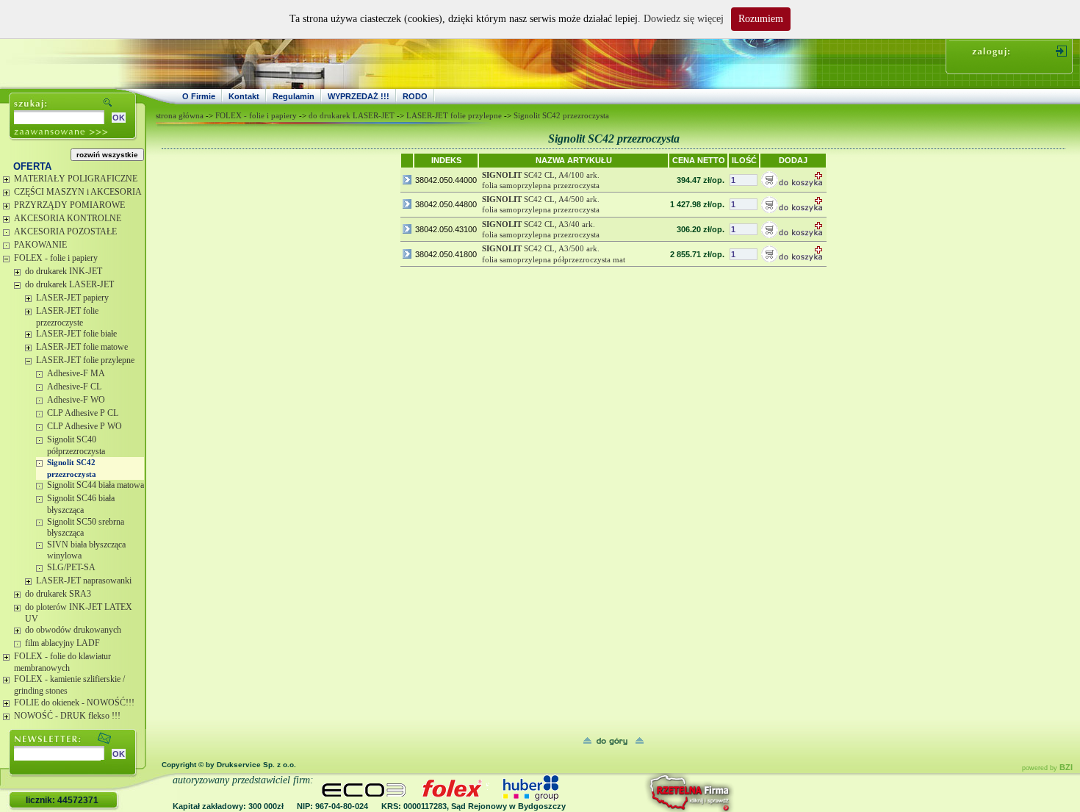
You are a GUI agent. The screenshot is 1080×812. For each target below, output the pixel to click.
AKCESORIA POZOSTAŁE (65, 231)
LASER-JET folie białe (76, 333)
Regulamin (293, 96)
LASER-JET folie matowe (82, 347)
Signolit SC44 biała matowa (95, 485)
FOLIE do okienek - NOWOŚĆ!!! (74, 702)
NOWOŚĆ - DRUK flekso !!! (67, 716)
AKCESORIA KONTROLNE (67, 218)
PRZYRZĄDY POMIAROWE (69, 205)
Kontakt (243, 96)
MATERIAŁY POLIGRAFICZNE (75, 178)
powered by (1047, 768)
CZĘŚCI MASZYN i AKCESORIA (78, 192)
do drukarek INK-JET (63, 271)
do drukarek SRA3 (58, 594)
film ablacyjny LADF (62, 643)
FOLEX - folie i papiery (56, 258)
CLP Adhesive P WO (84, 426)
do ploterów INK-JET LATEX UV (78, 613)
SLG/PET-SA (71, 567)
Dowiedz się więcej (684, 18)
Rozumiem (760, 18)
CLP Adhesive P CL (82, 413)
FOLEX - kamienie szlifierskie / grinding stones (69, 685)
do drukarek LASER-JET (69, 284)
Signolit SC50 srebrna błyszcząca (85, 528)
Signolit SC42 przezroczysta (71, 468)
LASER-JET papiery (72, 297)
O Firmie (198, 96)
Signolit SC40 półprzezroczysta (76, 445)
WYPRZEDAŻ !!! (358, 96)
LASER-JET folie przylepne (85, 360)
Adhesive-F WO (76, 400)
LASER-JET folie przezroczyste (67, 317)
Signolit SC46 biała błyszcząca (81, 504)
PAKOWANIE (40, 245)
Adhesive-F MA (76, 373)
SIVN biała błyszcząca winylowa (86, 550)
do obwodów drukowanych (73, 630)
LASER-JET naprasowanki (84, 580)
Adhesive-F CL (74, 386)
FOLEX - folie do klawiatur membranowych (62, 662)
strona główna (180, 115)
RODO (415, 96)
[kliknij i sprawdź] (650, 792)
